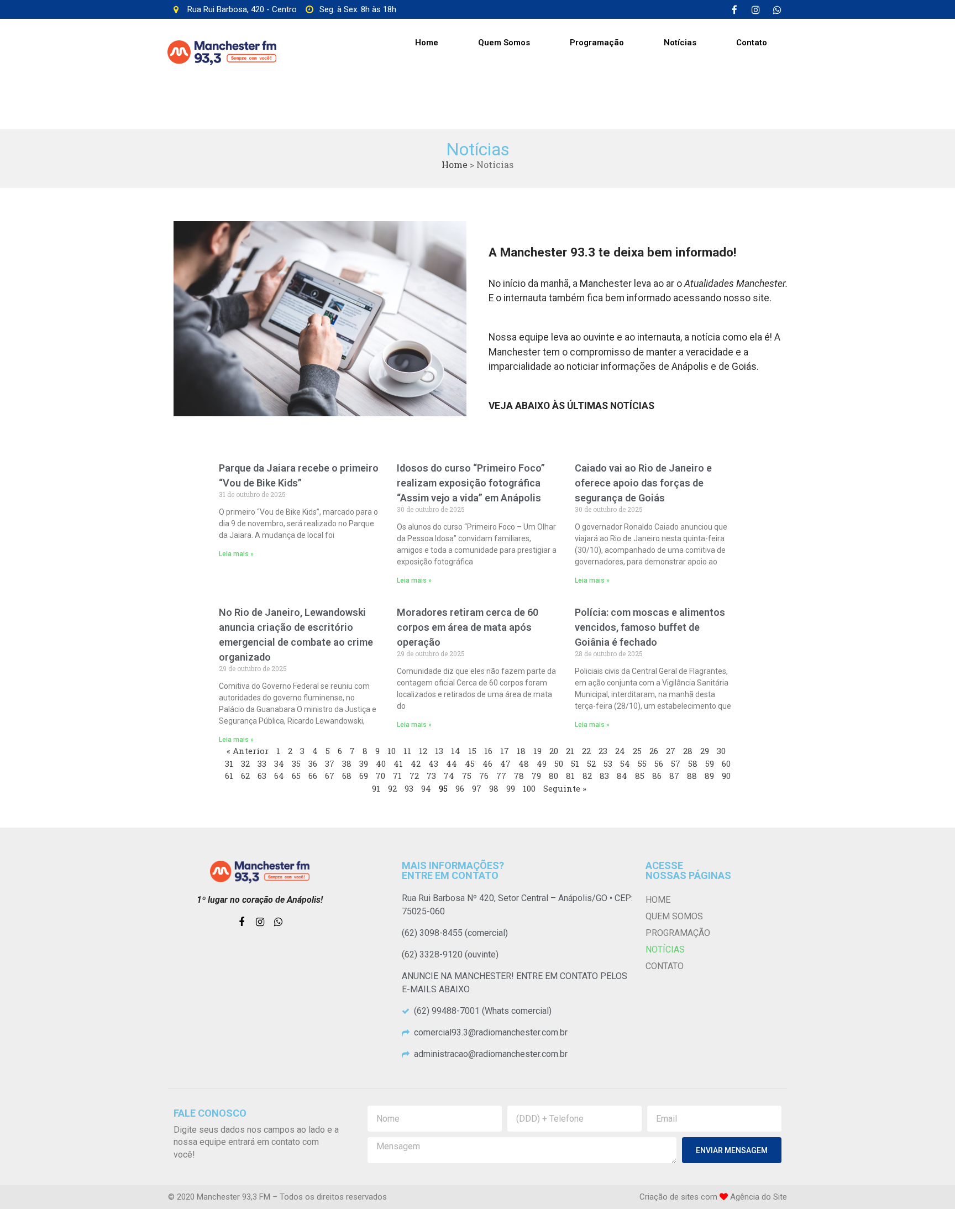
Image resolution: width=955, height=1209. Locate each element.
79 (536, 775)
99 (510, 788)
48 (523, 763)
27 (670, 750)
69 (363, 775)
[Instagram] (756, 9)
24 (620, 750)
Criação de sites (669, 1197)
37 (329, 763)
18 (521, 750)
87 (674, 775)
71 (397, 775)
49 (542, 763)
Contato (751, 43)
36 (312, 763)
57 (675, 763)
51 (575, 763)
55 (642, 763)
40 (381, 763)
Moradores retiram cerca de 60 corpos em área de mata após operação (467, 627)
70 (380, 775)
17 (504, 750)
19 (537, 750)
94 (426, 788)
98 (494, 788)
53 (608, 763)
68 (346, 775)
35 (296, 763)
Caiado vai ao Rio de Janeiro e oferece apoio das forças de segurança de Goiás (643, 483)
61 (229, 775)
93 (409, 788)
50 (558, 763)
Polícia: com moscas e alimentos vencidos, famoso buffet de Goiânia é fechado (650, 627)
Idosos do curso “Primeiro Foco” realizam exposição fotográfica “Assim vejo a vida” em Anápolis (471, 483)
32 (245, 763)
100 (529, 788)
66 (312, 775)
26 (653, 750)
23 (603, 750)
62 (245, 775)
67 (329, 775)
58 (692, 763)
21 (570, 750)
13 (439, 750)
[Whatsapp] (777, 9)
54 (625, 763)
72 (414, 775)
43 (433, 763)
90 (726, 775)
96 (459, 788)
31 (229, 763)
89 (709, 775)
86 (657, 775)
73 (431, 775)
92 (392, 788)
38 (346, 763)
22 (586, 750)
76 (484, 775)
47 (505, 763)
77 (501, 775)
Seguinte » (564, 788)
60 (726, 763)
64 (279, 775)
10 (391, 750)
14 (455, 750)
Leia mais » (236, 554)
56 (658, 763)
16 (488, 750)
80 (553, 775)
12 (423, 750)
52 (591, 763)
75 (466, 775)
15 (472, 750)
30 (721, 750)
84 (622, 775)
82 (587, 775)
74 (449, 775)
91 (376, 788)
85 (639, 775)
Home (426, 43)
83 (604, 775)
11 (407, 750)
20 (553, 750)
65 (296, 775)
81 (570, 775)
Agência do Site (758, 1197)
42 (416, 763)
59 (709, 763)
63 (262, 775)
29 (704, 750)
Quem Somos (504, 43)
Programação (597, 43)
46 (487, 763)
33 (262, 763)
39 (363, 763)
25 (637, 750)
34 (279, 763)
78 (519, 775)
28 (687, 750)
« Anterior (248, 750)
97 (476, 788)
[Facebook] (734, 9)
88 (692, 775)
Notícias (680, 43)
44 (451, 763)
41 (398, 763)
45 (470, 763)
